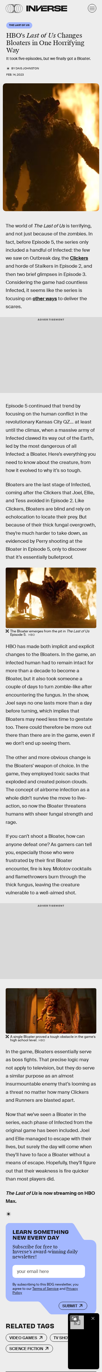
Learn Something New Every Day (40, 1234)
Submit (69, 1305)
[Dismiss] (92, 1318)
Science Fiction (26, 1348)
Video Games (23, 1337)
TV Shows (64, 1337)
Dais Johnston (27, 68)
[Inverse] (47, 8)
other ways (45, 299)
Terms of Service (45, 1288)
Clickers (79, 258)
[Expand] (74, 1318)
